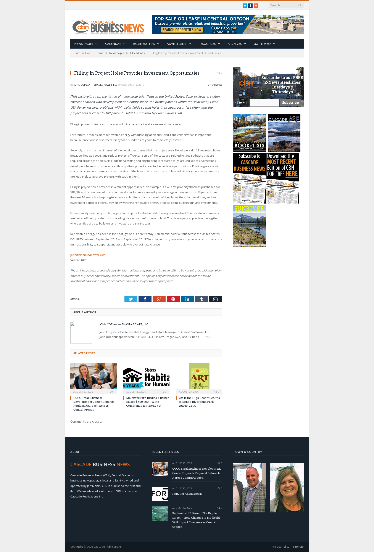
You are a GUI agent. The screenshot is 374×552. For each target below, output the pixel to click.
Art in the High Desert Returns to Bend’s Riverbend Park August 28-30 (199, 402)
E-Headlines (215, 84)
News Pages (83, 44)
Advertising (177, 44)
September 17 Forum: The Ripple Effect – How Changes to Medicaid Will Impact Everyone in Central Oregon (196, 520)
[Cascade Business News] (110, 24)
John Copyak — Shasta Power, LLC (95, 84)
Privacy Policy (280, 547)
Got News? (262, 44)
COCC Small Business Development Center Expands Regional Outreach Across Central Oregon (93, 404)
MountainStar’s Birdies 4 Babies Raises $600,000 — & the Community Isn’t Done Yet (147, 402)
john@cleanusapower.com (87, 255)
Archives (235, 44)
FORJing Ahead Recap (187, 494)
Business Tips (144, 44)
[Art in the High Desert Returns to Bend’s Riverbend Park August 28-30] (199, 378)
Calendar (113, 44)
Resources (207, 44)
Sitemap (298, 547)
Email (242, 103)
